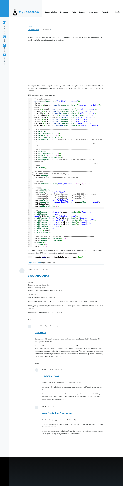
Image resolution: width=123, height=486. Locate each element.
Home (30, 27)
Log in (117, 12)
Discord (4, 49)
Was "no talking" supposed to (59, 413)
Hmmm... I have (50, 376)
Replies (30, 320)
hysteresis (40, 332)
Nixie (4, 40)
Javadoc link (33, 30)
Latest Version (4, 29)
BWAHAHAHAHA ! (38, 276)
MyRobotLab (29, 12)
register (38, 263)
